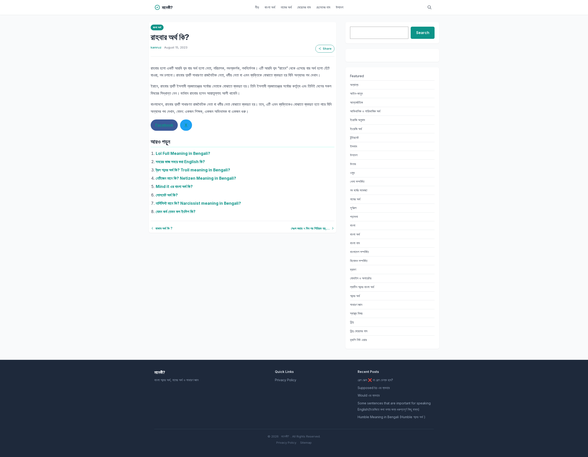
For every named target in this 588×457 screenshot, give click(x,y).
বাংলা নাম (355, 243)
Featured (357, 76)
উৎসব (353, 164)
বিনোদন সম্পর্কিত (359, 261)
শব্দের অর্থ (355, 296)
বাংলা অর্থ (270, 7)
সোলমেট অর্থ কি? (167, 195)
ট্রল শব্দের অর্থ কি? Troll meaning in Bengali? (193, 170)
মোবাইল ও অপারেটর (360, 278)
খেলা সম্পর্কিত (357, 181)
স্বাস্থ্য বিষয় (356, 313)
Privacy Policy (285, 380)
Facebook (164, 125)
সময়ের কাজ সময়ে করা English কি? (180, 161)
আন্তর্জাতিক (356, 102)
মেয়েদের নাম (304, 7)
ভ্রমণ (353, 269)
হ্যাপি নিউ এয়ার (358, 340)
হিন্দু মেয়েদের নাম (358, 331)
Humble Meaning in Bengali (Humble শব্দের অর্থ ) (391, 417)
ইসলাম (353, 146)
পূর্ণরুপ (353, 208)
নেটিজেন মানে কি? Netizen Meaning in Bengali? (196, 178)
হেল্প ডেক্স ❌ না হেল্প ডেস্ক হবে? (375, 380)
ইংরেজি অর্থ (356, 129)
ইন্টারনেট (354, 137)
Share (327, 48)
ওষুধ (352, 173)
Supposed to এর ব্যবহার (374, 388)
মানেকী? (285, 436)
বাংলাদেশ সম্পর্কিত (359, 252)
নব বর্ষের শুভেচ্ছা (358, 190)
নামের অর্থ (286, 7)
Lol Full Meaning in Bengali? (183, 153)
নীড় (257, 7)
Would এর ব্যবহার (369, 395)
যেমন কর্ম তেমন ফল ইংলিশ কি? (175, 211)
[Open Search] (429, 7)
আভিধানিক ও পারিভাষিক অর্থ (365, 111)
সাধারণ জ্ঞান (356, 305)
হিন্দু (352, 322)
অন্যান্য (354, 85)
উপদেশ (339, 7)
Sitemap (306, 442)
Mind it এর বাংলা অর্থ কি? (174, 186)
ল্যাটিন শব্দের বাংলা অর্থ (362, 287)
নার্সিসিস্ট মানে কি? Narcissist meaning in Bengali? (198, 203)
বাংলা (352, 225)
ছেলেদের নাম (323, 7)
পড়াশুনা (354, 217)
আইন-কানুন (356, 93)
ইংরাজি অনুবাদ (357, 120)
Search (422, 32)
